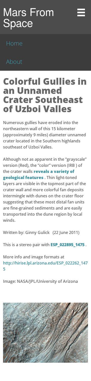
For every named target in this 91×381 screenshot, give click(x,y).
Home (14, 43)
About (14, 61)
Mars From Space (28, 17)
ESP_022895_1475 (68, 244)
